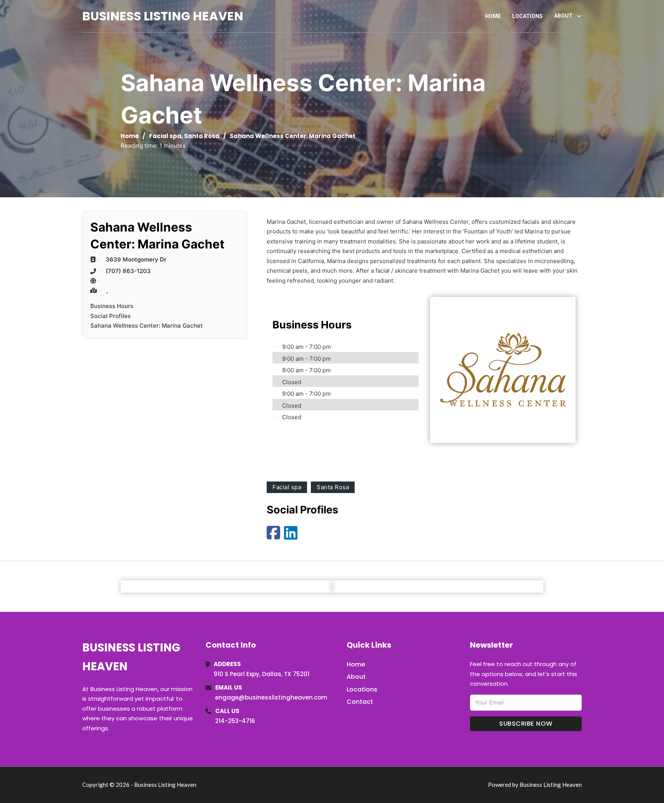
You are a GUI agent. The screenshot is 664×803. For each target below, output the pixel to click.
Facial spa (165, 136)
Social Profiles (110, 316)
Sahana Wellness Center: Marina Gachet (146, 325)
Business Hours (111, 306)
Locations (527, 16)
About (356, 676)
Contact (360, 701)
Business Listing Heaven (162, 16)
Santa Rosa (201, 136)
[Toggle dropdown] (579, 16)
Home (493, 16)
